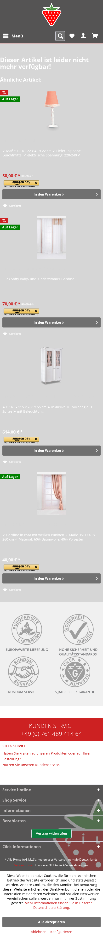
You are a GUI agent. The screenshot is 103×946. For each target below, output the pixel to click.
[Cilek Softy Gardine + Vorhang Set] (51, 237)
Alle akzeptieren (51, 922)
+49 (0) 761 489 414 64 (51, 734)
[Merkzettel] (72, 36)
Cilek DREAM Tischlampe (25, 140)
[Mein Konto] (83, 36)
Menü (17, 36)
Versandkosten (24, 865)
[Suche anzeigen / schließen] (60, 36)
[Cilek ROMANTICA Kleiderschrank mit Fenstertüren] (51, 365)
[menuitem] (12, 36)
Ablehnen (38, 931)
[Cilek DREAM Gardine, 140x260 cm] (51, 493)
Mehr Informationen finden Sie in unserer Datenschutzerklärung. (58, 905)
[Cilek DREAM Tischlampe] (51, 109)
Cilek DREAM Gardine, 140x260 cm (34, 524)
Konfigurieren (61, 931)
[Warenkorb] (95, 36)
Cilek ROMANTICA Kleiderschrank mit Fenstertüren (50, 396)
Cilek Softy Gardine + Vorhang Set (33, 268)
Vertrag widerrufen (51, 833)
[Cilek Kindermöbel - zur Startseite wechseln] (51, 14)
